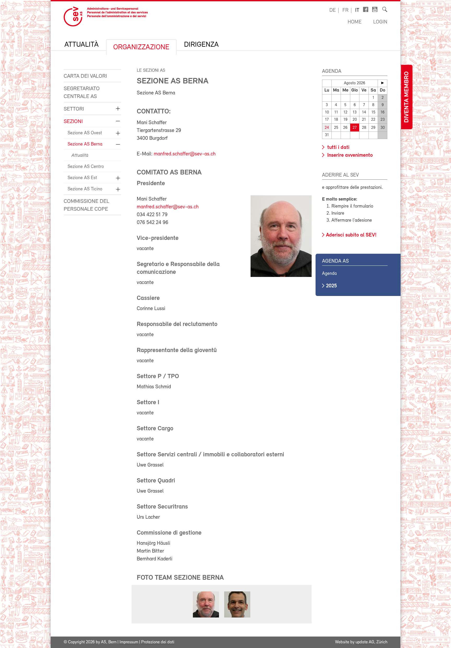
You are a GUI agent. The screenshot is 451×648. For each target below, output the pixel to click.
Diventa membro (406, 97)
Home (354, 22)
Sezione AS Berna (85, 144)
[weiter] (382, 83)
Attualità (81, 45)
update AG (364, 642)
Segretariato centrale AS (82, 92)
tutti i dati (337, 147)
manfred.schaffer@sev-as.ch (185, 154)
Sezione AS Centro (86, 167)
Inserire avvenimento (349, 155)
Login (380, 22)
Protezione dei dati (157, 642)
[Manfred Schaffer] (206, 617)
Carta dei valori (85, 76)
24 (327, 128)
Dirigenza (201, 45)
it (357, 10)
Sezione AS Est (82, 178)
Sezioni (73, 121)
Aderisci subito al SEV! (351, 235)
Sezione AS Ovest (85, 133)
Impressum (129, 642)
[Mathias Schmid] (237, 617)
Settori (74, 109)
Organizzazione (141, 47)
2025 (331, 286)
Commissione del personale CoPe (86, 205)
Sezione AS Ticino (85, 189)
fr (345, 10)
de (332, 10)
